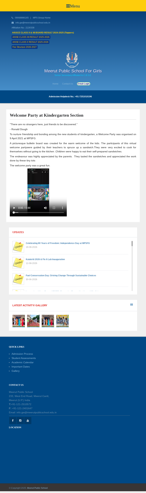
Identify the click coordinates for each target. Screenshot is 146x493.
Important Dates (21, 366)
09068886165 (21, 18)
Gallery (16, 370)
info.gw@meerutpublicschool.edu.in (32, 22)
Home (55, 84)
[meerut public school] (73, 59)
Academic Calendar (23, 362)
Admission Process (22, 353)
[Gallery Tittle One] (18, 320)
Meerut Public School (37, 488)
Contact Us (67, 84)
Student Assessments (24, 358)
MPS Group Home (42, 18)
